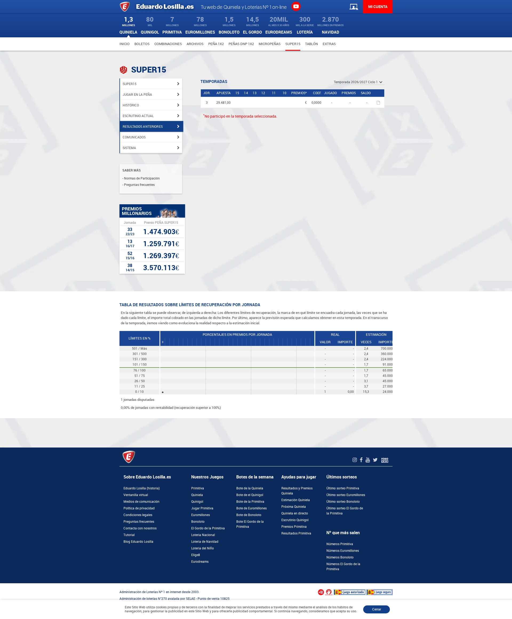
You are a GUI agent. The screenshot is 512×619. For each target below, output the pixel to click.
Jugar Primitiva (202, 508)
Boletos (142, 44)
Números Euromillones (342, 551)
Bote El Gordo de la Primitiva (250, 524)
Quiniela (197, 495)
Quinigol (197, 502)
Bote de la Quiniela (249, 488)
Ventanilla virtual (135, 495)
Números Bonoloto (340, 557)
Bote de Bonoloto (248, 515)
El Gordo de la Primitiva (208, 528)
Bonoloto (198, 522)
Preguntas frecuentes (138, 522)
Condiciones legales (137, 515)
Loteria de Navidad (204, 542)
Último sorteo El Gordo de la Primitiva (344, 510)
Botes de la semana (255, 477)
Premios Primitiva (294, 527)
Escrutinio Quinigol (295, 520)
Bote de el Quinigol (249, 495)
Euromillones (200, 515)
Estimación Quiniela (295, 500)
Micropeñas (270, 44)
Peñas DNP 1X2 (241, 44)
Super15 (292, 44)
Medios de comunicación (141, 502)
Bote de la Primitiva (250, 502)
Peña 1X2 (216, 44)
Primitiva (197, 488)
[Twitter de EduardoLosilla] (376, 460)
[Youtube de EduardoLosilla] (368, 460)
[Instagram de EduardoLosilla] (355, 460)
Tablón (311, 44)
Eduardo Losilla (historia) (141, 488)
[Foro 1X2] (385, 460)
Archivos (195, 44)
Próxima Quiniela (293, 507)
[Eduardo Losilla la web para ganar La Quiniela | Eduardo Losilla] (296, 6)
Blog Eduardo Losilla (138, 542)
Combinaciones (168, 44)
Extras (329, 44)
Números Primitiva (339, 544)
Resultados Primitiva (296, 533)
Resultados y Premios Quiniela (297, 490)
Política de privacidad (139, 508)
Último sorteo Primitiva (342, 488)
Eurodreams (200, 562)
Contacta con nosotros (140, 528)
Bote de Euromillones (251, 508)
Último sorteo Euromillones (345, 495)
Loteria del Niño (202, 548)
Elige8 (195, 555)
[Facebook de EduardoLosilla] (362, 460)
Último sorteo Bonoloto (343, 502)
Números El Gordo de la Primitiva (343, 566)
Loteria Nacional (203, 535)
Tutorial (129, 535)
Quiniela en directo (294, 513)
